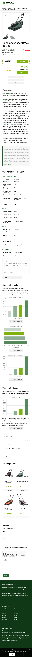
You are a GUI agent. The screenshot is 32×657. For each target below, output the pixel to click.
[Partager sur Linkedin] (10, 55)
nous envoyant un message (10, 270)
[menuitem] (23, 3)
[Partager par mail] (14, 55)
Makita (16, 611)
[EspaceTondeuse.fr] (13, 3)
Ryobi (15, 617)
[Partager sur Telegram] (7, 55)
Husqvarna (17, 609)
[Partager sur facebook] (3, 55)
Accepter (12, 654)
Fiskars (4, 617)
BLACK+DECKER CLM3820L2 (9, 482)
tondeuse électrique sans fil (21, 294)
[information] (8, 181)
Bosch (9, 164)
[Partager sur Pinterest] (12, 55)
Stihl (15, 619)
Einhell (4, 615)
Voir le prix (22, 61)
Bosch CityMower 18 (22, 481)
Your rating (5, 559)
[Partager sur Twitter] (5, 55)
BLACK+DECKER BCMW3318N (9, 509)
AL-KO (4, 609)
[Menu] (27, 3)
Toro (25, 609)
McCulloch (17, 613)
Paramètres (20, 654)
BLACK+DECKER (6, 611)
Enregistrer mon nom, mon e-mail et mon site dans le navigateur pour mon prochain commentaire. (16, 548)
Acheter (23, 72)
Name (4, 531)
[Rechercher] (23, 3)
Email (4, 538)
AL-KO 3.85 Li (22, 508)
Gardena (4, 619)
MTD (15, 615)
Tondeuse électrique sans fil (9, 49)
